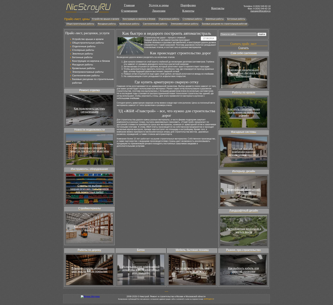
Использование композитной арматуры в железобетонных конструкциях (141, 269)
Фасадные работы (107, 24)
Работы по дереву (89, 249)
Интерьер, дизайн (243, 171)
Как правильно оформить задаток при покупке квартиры (89, 150)
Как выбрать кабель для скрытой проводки (243, 270)
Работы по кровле (243, 92)
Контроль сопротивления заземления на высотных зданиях (243, 112)
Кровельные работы (129, 24)
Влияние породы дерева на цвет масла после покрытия (89, 270)
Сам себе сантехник (244, 53)
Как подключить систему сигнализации (89, 110)
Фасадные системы (243, 131)
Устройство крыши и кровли (105, 19)
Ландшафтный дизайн (243, 210)
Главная (129, 5)
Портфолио (188, 5)
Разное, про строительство (243, 249)
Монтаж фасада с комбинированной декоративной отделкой (244, 151)
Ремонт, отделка (89, 90)
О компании (129, 10)
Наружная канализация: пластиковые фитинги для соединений (244, 73)
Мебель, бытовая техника (192, 249)
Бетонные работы (236, 19)
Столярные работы (192, 19)
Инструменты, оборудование (89, 168)
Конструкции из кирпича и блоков (139, 19)
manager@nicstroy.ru (260, 11)
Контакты (217, 8)
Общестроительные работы (80, 24)
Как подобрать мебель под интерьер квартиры (192, 270)
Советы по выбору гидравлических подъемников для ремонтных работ (89, 189)
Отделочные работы (169, 19)
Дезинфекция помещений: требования (244, 191)
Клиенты (188, 10)
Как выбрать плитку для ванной (89, 228)
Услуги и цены (159, 5)
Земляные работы (215, 19)
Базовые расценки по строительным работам (224, 24)
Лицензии (158, 10)
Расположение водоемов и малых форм (243, 230)
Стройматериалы (89, 208)
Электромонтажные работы (184, 24)
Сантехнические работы (155, 24)
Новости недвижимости (89, 129)
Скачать (243, 47)
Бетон (141, 249)
